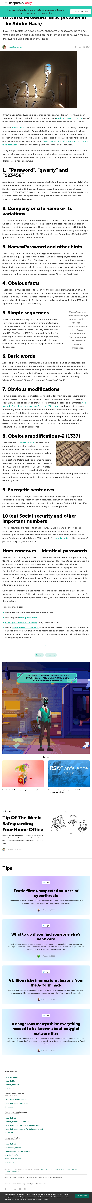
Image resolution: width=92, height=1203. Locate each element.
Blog (28, 1177)
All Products (9, 1107)
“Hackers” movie (25, 442)
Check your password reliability (21, 622)
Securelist (7, 1184)
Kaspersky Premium (12, 1085)
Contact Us (8, 1177)
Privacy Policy (45, 1169)
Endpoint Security (11, 1155)
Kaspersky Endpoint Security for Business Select (22, 1125)
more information (41, 1199)
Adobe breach (19, 127)
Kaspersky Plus (10, 1081)
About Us (16, 1177)
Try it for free (80, 11)
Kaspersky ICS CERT (42, 1184)
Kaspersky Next (10, 1118)
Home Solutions (11, 1071)
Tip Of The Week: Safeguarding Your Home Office (22, 823)
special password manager (25, 627)
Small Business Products (15, 1094)
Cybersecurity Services (13, 1148)
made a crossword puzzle (69, 118)
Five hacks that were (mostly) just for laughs (20, 790)
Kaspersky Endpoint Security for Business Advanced (24, 1129)
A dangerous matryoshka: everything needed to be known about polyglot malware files (46, 1029)
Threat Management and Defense (17, 1151)
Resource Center (36, 1177)
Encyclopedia (30, 1184)
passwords (51, 655)
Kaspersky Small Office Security (16, 1099)
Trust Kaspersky (57, 1177)
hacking (39, 655)
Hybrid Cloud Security (13, 1159)
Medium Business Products (16, 1112)
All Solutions (9, 1088)
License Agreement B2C (73, 1169)
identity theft (61, 538)
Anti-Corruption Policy (57, 1169)
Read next (8, 811)
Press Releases (47, 1177)
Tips (47, 882)
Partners (22, 1177)
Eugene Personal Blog (18, 1184)
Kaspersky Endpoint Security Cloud (17, 1103)
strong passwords (28, 617)
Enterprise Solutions (13, 1138)
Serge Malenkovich (15, 47)
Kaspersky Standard (12, 1077)
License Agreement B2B (13, 1172)
